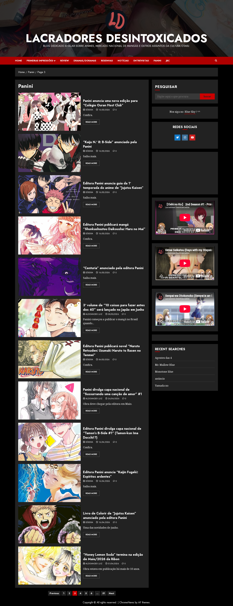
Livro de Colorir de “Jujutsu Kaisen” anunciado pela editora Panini (109, 515)
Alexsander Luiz (94, 314)
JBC (168, 60)
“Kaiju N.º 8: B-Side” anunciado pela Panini (110, 144)
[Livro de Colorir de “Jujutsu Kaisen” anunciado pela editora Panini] (49, 524)
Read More (91, 122)
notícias (123, 60)
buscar (207, 96)
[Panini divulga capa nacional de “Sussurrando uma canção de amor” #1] (49, 400)
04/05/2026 (104, 359)
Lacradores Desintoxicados (116, 38)
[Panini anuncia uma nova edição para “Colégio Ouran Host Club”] (49, 112)
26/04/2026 (113, 398)
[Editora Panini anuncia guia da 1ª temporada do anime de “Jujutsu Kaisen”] (49, 194)
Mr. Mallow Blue (165, 365)
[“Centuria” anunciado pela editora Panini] (49, 277)
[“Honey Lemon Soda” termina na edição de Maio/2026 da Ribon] (49, 565)
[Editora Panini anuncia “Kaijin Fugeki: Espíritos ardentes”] (49, 483)
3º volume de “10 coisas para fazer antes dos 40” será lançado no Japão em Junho (114, 307)
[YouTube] (192, 138)
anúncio (160, 378)
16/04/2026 (104, 442)
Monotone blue (164, 372)
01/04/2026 (113, 564)
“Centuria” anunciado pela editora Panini (113, 268)
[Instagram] (185, 138)
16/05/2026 (104, 110)
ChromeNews (126, 602)
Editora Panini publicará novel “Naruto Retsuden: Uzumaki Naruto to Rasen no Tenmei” (112, 350)
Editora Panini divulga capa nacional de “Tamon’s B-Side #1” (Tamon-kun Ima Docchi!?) (112, 433)
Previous (54, 593)
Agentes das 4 (163, 358)
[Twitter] (177, 138)
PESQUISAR (166, 86)
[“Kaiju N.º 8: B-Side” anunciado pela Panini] (49, 153)
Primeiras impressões (40, 60)
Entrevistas (141, 60)
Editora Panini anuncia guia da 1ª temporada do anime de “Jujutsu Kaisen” (113, 185)
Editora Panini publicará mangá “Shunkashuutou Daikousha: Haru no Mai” (114, 226)
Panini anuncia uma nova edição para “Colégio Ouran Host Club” (110, 103)
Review (64, 60)
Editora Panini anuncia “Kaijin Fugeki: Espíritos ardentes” (110, 474)
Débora (89, 110)
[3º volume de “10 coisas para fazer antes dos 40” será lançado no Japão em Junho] (49, 318)
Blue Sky (190, 112)
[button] (216, 61)
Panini (157, 60)
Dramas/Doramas (85, 60)
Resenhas (107, 60)
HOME (18, 60)
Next (111, 593)
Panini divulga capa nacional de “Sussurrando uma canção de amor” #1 (112, 391)
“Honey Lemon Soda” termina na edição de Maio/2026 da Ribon (113, 556)
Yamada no (161, 385)
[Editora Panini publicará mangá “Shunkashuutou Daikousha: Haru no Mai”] (49, 235)
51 (103, 593)
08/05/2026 (113, 314)
